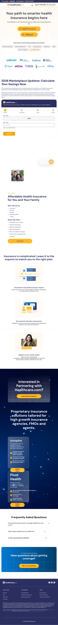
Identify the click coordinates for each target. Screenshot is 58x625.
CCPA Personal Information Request (37, 610)
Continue (9, 134)
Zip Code (5, 122)
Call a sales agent (46, 4)
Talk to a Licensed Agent (29, 566)
